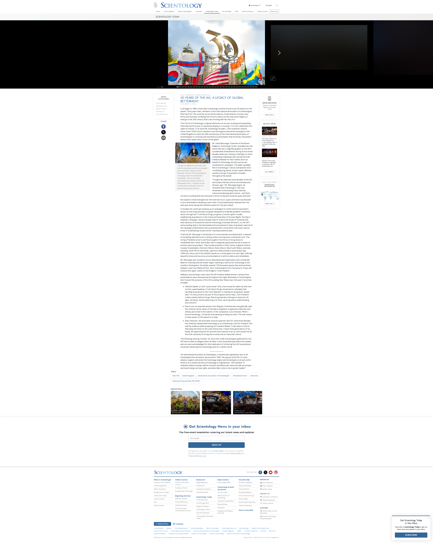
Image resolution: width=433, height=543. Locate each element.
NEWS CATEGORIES (163, 98)
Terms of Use (266, 537)
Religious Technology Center (260, 528)
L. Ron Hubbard (169, 11)
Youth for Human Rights (216, 533)
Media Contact (267, 489)
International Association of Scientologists (213, 375)
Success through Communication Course (183, 509)
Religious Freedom (161, 109)
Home (158, 11)
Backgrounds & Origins (161, 492)
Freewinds (221, 508)
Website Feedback (268, 500)
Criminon (263, 531)
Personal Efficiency (181, 502)
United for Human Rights (198, 533)
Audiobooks (200, 486)
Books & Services (247, 11)
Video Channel (159, 505)
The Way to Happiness (251, 531)
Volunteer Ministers (245, 505)
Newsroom (274, 11)
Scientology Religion (197, 528)
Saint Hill (175, 375)
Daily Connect (223, 480)
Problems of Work (181, 488)
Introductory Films (202, 492)
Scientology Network (181, 528)
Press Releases (267, 483)
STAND (239, 531)
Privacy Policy (218, 451)
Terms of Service (195, 456)
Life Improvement (181, 505)
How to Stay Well (246, 510)
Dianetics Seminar (181, 499)
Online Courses (262, 11)
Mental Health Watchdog (247, 502)
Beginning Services (183, 496)
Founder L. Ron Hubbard (162, 482)
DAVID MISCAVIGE (269, 103)
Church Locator (223, 492)
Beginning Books (202, 482)
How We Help (226, 11)
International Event (240, 375)
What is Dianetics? (160, 489)
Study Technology (245, 486)
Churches (199, 11)
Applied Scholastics (160, 533)
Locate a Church (267, 503)
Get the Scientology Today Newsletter (268, 517)
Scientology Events (161, 106)
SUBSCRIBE (411, 535)
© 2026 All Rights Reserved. (173, 537)
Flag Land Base (222, 504)
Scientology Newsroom (229, 528)
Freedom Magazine (228, 531)
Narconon (254, 375)
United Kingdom (188, 375)
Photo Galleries (267, 486)
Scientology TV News (203, 510)
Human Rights (243, 499)
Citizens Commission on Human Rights (238, 533)
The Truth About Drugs (246, 496)
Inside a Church (159, 499)
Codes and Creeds (160, 496)
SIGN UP (216, 445)
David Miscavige (244, 528)
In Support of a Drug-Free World (178, 533)
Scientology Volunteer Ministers (180, 531)
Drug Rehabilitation (245, 492)
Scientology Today (212, 11)
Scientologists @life (224, 482)
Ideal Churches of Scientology (223, 497)
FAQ (236, 11)
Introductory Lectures (203, 489)
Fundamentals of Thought (183, 491)
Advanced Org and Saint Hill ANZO (186, 381)
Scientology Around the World (226, 488)
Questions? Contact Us (270, 497)
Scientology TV (255, 5)
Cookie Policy (257, 537)
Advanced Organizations (226, 501)
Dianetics (169, 528)
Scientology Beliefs (160, 486)
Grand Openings (161, 103)
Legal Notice (275, 537)
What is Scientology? (185, 11)
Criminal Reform (244, 489)
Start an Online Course (161, 531)
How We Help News (162, 114)
